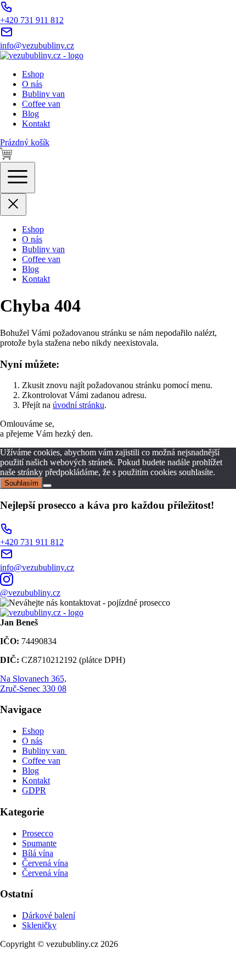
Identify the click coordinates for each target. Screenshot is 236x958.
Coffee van (41, 103)
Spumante (39, 843)
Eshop (33, 74)
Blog (30, 113)
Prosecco (37, 833)
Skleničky (39, 925)
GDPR (34, 790)
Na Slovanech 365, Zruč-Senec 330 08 (33, 683)
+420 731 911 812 (32, 20)
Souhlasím (21, 483)
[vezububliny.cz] (41, 55)
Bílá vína (37, 853)
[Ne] (47, 485)
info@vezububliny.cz (37, 45)
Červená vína (45, 863)
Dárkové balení (48, 915)
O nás (32, 84)
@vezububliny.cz (30, 592)
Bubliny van (43, 94)
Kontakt (36, 123)
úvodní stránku (78, 405)
